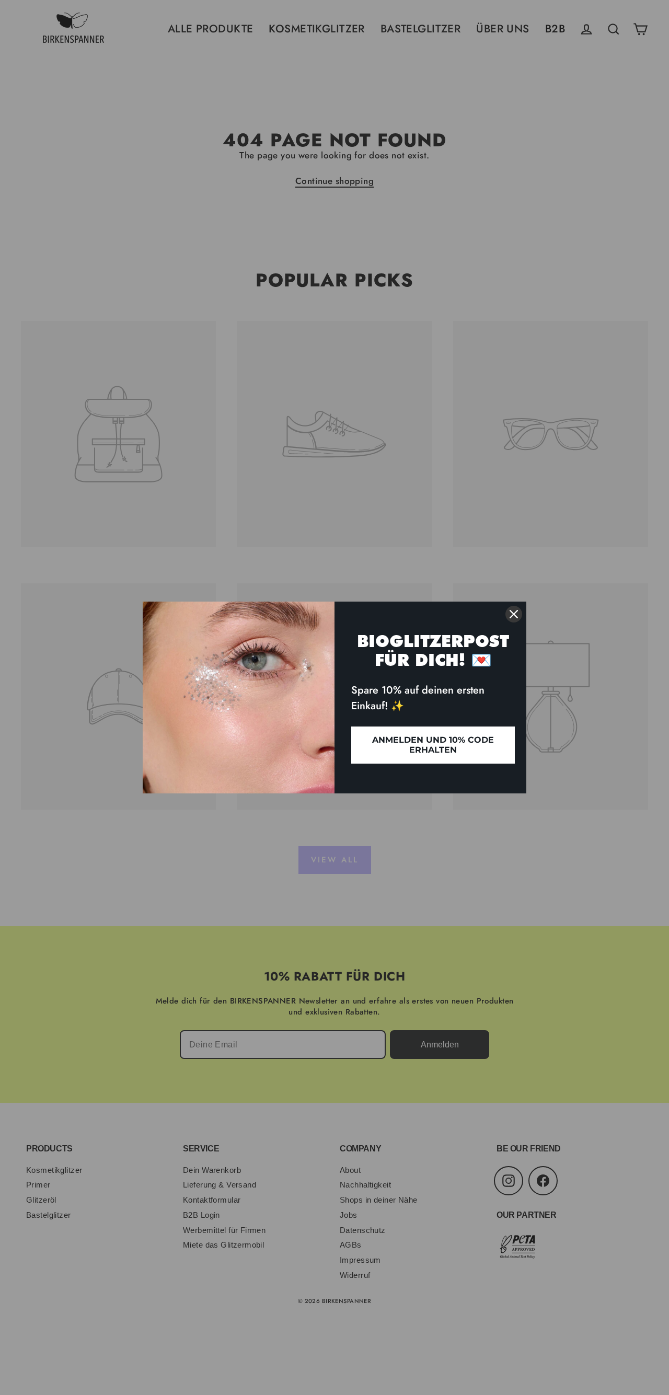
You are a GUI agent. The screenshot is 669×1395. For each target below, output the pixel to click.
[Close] (513, 614)
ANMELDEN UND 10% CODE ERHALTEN (433, 745)
